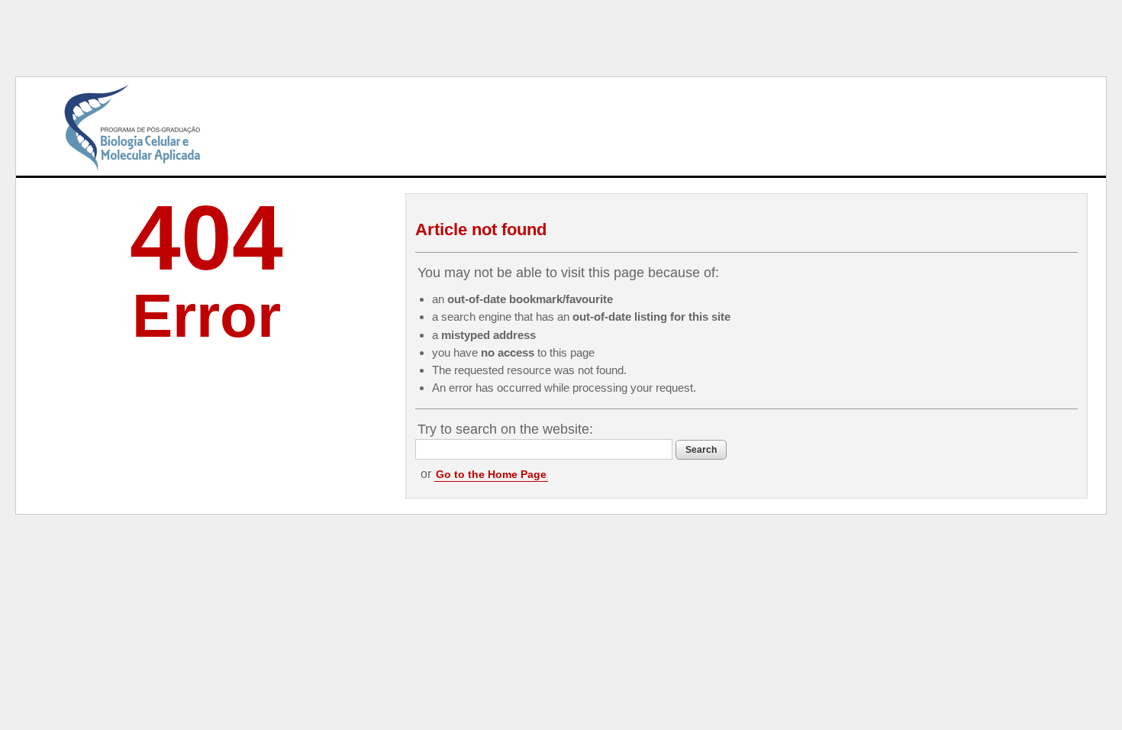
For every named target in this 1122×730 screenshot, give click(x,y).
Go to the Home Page (491, 474)
